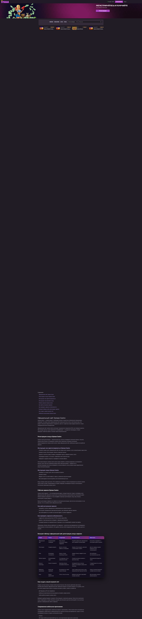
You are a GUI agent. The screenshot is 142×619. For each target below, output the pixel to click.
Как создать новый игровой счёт (46, 411)
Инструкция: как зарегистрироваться (47, 398)
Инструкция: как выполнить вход (46, 400)
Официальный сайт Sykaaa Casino (46, 394)
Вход (125, 1)
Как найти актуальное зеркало (45, 404)
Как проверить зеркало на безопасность (48, 407)
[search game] (101, 22)
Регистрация (119, 1)
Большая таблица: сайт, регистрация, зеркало (49, 409)
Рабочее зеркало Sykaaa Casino (46, 402)
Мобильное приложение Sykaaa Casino (47, 413)
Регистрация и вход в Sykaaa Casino (47, 396)
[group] (71, 10)
